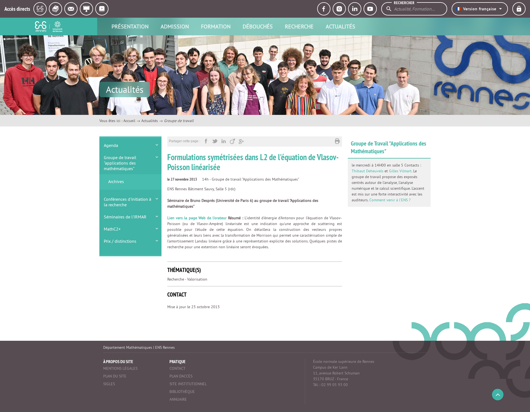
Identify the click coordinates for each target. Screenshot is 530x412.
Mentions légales (120, 368)
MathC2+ (112, 229)
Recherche (299, 26)
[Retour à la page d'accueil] (48, 26)
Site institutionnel (188, 383)
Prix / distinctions (120, 241)
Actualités (340, 26)
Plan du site (114, 376)
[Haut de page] (498, 394)
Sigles (109, 383)
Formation (215, 26)
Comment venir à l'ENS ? (389, 199)
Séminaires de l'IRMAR (125, 217)
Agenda (111, 145)
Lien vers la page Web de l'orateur (197, 217)
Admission (175, 26)
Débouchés (258, 26)
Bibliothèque (182, 391)
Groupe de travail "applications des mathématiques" (120, 163)
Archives (116, 181)
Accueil (129, 120)
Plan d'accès (180, 376)
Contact (177, 368)
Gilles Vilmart (400, 170)
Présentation (130, 26)
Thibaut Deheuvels (367, 170)
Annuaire (178, 399)
